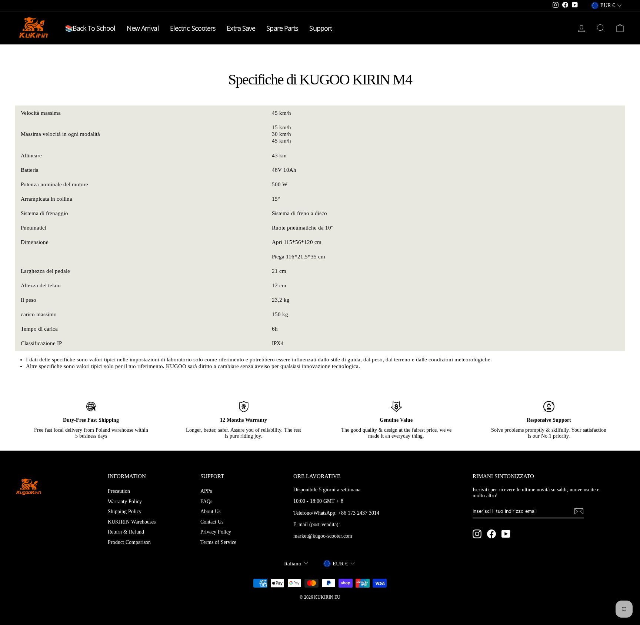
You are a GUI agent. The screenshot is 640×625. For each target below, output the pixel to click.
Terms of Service (218, 542)
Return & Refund (126, 532)
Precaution (119, 491)
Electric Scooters (193, 28)
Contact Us (211, 522)
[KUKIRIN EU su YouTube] (505, 533)
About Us (210, 511)
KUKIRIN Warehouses (132, 522)
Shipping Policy (124, 511)
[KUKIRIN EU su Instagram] (477, 533)
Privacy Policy (215, 532)
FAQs (206, 501)
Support (320, 28)
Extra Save (241, 28)
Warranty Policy (125, 501)
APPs (206, 491)
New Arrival (143, 28)
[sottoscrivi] (579, 511)
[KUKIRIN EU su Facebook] (491, 533)
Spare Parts (282, 28)
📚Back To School (90, 28)
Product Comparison (129, 542)
